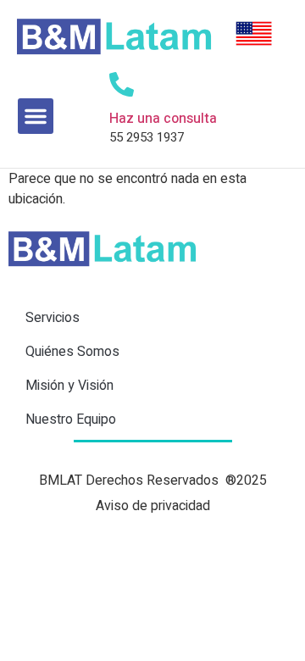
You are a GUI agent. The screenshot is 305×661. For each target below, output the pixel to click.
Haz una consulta (163, 118)
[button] (35, 116)
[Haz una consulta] (121, 84)
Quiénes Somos (72, 352)
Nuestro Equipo (70, 419)
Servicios (52, 318)
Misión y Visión (69, 385)
